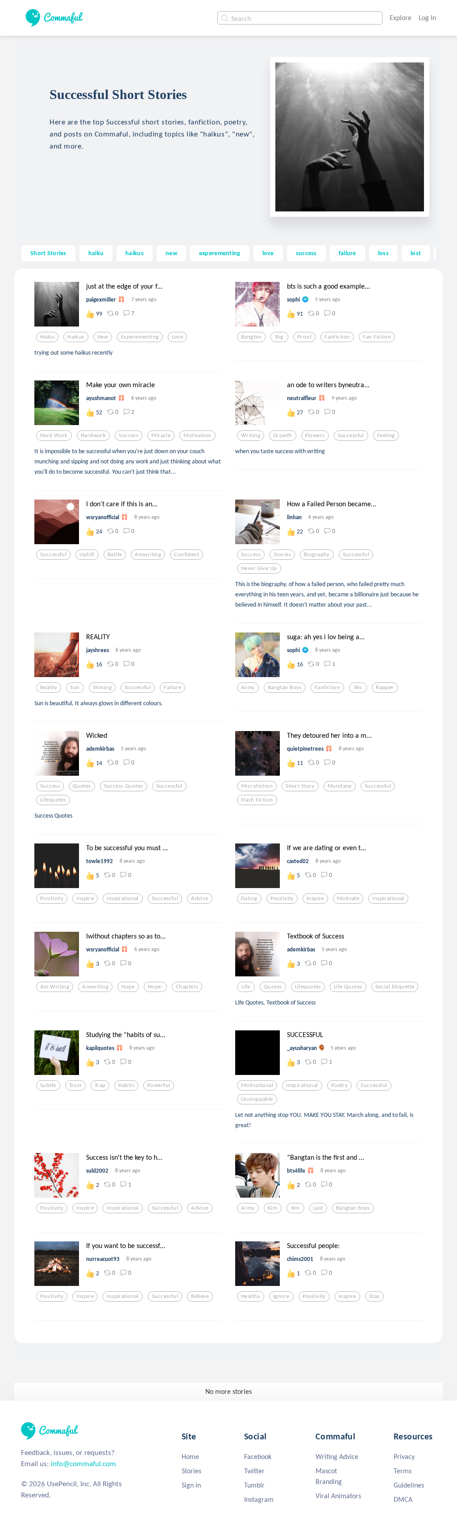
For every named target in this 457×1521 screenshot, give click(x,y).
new (171, 253)
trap (100, 1085)
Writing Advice (337, 1456)
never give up (259, 568)
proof (304, 337)
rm (295, 1208)
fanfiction (337, 337)
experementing (220, 253)
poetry (339, 1085)
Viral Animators (338, 1496)
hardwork (93, 435)
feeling (386, 435)
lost (416, 253)
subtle (48, 1085)
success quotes (123, 786)
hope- (155, 987)
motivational (257, 1085)
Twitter (254, 1471)
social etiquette (395, 987)
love (268, 253)
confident (186, 554)
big (279, 337)
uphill (87, 554)
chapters (187, 987)
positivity (51, 898)
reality (48, 687)
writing (250, 435)
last (318, 1208)
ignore (281, 1296)
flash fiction (257, 800)
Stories (191, 1471)
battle (115, 554)
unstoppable (257, 1099)
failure (347, 253)
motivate (348, 898)
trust (75, 1085)
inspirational (123, 898)
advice (199, 898)
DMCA (403, 1499)
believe (200, 1296)
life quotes (348, 987)
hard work (54, 435)
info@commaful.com (83, 1463)
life (245, 987)
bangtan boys (285, 687)
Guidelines (409, 1485)
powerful (158, 1085)
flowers (315, 435)
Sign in (191, 1485)
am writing (54, 987)
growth (282, 435)
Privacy (404, 1456)
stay (374, 1296)
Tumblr (254, 1485)
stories (282, 554)
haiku (96, 253)
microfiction (257, 786)
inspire (85, 898)
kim (272, 1208)
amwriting (148, 554)
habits (126, 1085)
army (248, 687)
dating (249, 898)
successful (351, 435)
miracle (160, 435)
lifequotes (53, 800)
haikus (134, 253)
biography (317, 554)
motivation (197, 435)
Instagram (259, 1499)
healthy (250, 1296)
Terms (402, 1471)
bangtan (251, 337)
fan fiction (377, 337)
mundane (340, 786)
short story (300, 786)
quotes (82, 786)
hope (128, 987)
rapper (385, 687)
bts (358, 687)
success (306, 253)
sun (74, 687)
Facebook (257, 1456)
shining (102, 687)
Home (190, 1456)
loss (383, 253)
